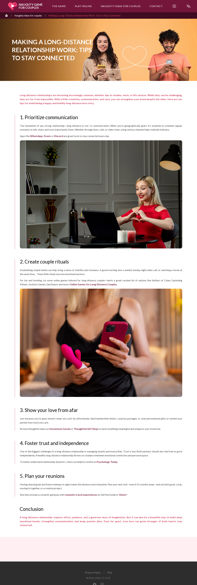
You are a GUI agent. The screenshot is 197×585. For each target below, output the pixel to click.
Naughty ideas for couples (121, 6)
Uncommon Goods (59, 428)
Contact (156, 6)
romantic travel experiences (81, 494)
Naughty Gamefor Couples (31, 6)
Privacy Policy (93, 572)
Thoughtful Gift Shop (86, 428)
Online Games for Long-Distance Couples (93, 284)
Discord (58, 136)
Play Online (83, 6)
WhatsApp (36, 136)
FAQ (109, 572)
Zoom (47, 136)
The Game (59, 6)
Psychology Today (107, 461)
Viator (122, 494)
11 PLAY (106, 578)
